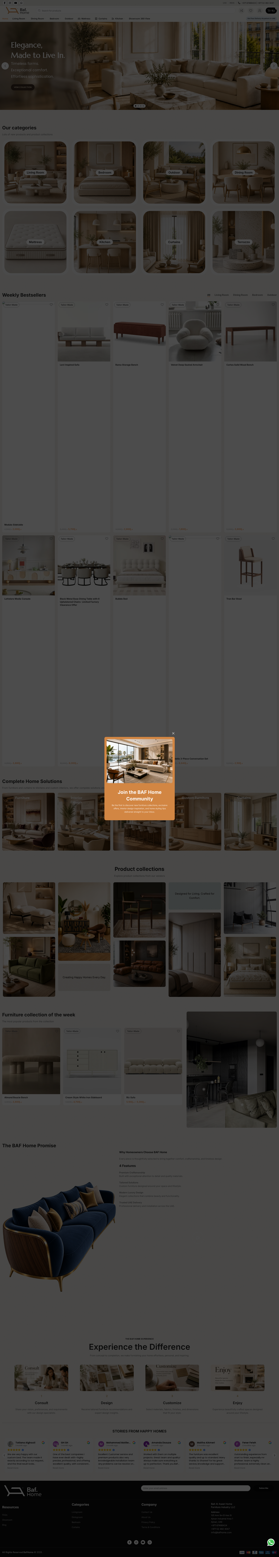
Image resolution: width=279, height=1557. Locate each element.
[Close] (173, 733)
